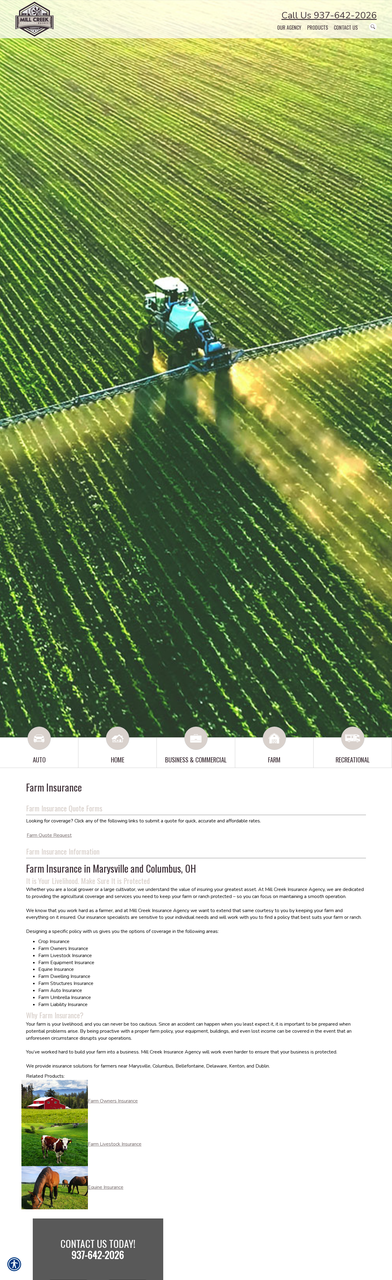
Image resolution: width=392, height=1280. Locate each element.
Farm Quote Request (49, 835)
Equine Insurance (105, 1187)
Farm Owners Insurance (113, 1101)
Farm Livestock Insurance (114, 1144)
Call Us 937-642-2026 (329, 15)
